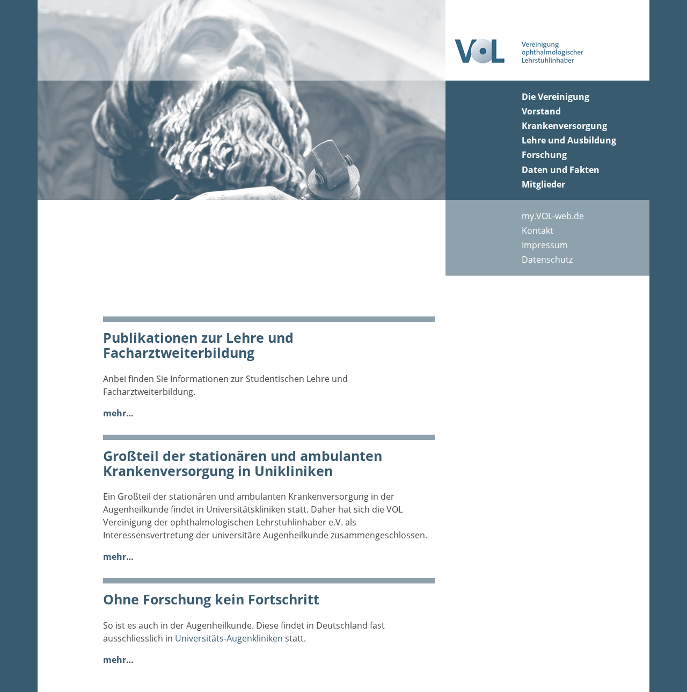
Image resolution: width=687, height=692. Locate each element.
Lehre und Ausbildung (569, 140)
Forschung (544, 155)
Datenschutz (547, 259)
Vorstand (541, 111)
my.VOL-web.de (553, 216)
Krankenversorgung (564, 126)
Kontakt (537, 230)
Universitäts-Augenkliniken (229, 638)
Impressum (545, 245)
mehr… (118, 413)
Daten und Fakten (561, 170)
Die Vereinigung (555, 97)
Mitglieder (543, 184)
